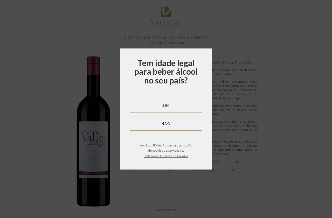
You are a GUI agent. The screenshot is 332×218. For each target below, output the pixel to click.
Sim (166, 105)
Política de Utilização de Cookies (166, 156)
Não (166, 124)
